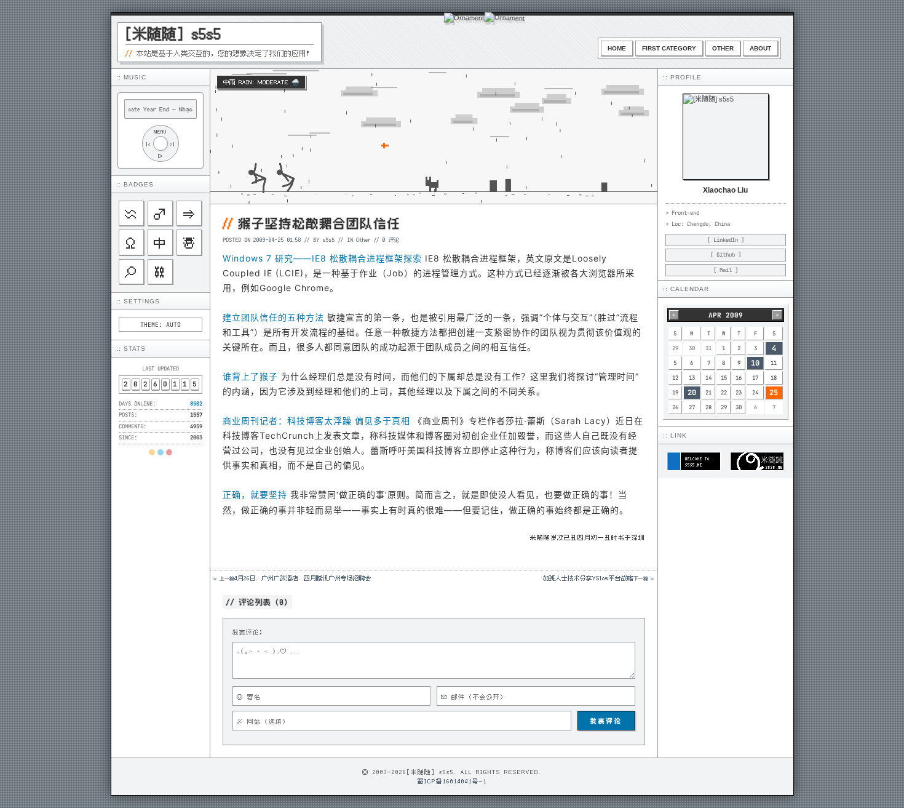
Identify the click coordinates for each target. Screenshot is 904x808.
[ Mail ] (725, 270)
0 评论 (391, 239)
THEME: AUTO (160, 325)
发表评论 (606, 721)
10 (755, 363)
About (760, 48)
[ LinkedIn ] (725, 240)
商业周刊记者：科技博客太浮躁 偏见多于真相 (316, 420)
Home (617, 48)
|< (148, 143)
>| (172, 143)
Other (723, 48)
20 (692, 393)
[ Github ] (725, 254)
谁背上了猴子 (250, 376)
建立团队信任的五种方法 (273, 317)
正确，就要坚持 (255, 494)
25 (773, 393)
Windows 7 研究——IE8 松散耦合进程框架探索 (322, 258)
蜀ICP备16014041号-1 (452, 781)
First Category (669, 48)
